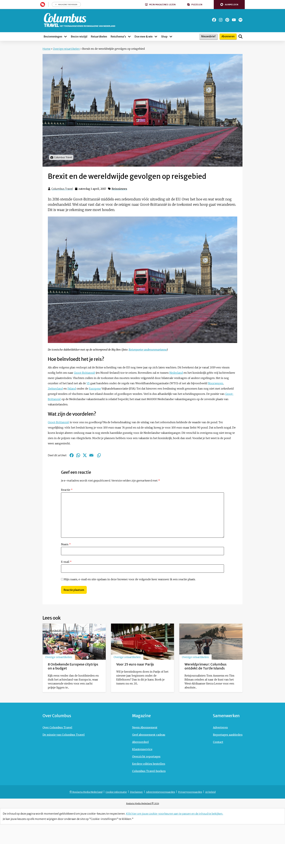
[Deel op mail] (91, 455)
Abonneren (228, 36)
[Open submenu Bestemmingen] (65, 36)
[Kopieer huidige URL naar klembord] (99, 455)
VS (88, 383)
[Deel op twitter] (85, 455)
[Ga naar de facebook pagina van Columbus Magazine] (214, 20)
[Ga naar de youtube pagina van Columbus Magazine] (234, 20)
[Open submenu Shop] (171, 36)
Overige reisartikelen (66, 48)
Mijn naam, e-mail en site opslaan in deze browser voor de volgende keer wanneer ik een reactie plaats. (130, 579)
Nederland (176, 372)
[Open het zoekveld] (240, 36)
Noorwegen (215, 383)
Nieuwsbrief (208, 36)
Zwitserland (55, 388)
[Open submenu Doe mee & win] (156, 36)
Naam (66, 544)
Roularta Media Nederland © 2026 (142, 803)
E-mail (66, 561)
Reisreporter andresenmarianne (148, 349)
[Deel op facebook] (72, 455)
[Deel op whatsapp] (78, 455)
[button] (229, 4)
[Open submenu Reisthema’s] (129, 36)
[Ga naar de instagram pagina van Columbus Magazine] (221, 20)
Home (46, 48)
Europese (95, 388)
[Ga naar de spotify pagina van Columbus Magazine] (240, 20)
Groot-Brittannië (84, 372)
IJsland (71, 388)
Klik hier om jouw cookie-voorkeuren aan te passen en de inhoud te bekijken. (174, 813)
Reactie (67, 489)
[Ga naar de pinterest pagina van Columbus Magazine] (227, 20)
